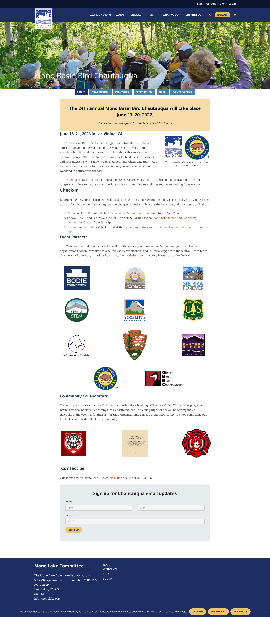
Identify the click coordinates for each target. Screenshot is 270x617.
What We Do (171, 15)
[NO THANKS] (266, 611)
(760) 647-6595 (43, 594)
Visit (153, 15)
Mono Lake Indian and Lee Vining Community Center (159, 227)
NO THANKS (218, 611)
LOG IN (232, 3)
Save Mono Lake (101, 15)
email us (114, 478)
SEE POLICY (241, 611)
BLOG (199, 3)
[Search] (210, 15)
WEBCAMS (211, 3)
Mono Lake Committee (142, 213)
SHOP (222, 3)
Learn (119, 15)
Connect (137, 15)
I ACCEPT (197, 611)
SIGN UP (74, 529)
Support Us (193, 15)
